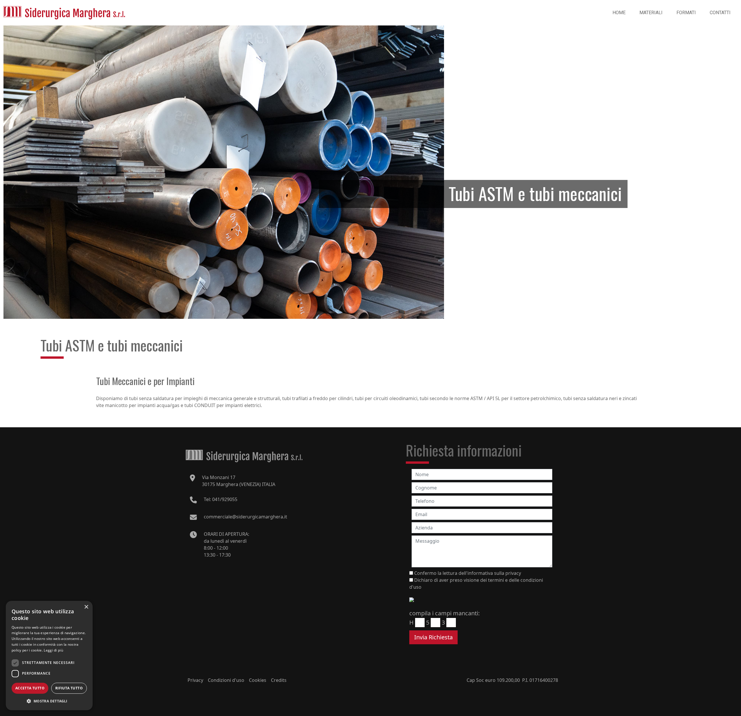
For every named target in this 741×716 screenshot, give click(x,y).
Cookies (257, 680)
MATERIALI (651, 12)
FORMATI (686, 12)
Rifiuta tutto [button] (69, 688)
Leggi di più (53, 650)
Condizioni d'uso (226, 680)
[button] (49, 700)
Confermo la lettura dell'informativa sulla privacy (467, 573)
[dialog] (49, 655)
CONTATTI (720, 12)
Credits (279, 680)
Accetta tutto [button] (30, 688)
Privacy (195, 680)
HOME (619, 12)
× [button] (86, 607)
